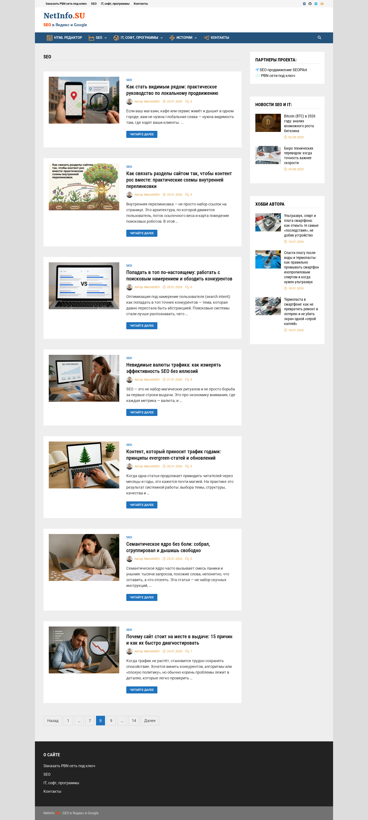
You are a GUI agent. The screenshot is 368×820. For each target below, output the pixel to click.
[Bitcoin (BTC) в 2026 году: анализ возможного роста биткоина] (268, 116)
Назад (53, 720)
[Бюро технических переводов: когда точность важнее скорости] (268, 149)
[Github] (310, 3)
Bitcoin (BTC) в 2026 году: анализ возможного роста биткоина (299, 123)
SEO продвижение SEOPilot (283, 70)
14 (134, 720)
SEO (94, 3)
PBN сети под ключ (277, 75)
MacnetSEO (152, 101)
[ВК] (305, 3)
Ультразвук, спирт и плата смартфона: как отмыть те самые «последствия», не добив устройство (301, 225)
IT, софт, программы (115, 3)
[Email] (322, 3)
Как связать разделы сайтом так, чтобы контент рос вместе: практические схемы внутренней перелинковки (179, 179)
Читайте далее (142, 134)
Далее (150, 720)
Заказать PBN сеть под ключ (66, 3)
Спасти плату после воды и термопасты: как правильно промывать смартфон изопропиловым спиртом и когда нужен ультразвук (301, 267)
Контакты (141, 3)
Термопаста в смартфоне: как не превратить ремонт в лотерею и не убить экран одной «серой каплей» (301, 311)
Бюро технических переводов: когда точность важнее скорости (298, 155)
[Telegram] (316, 3)
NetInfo (64, 16)
